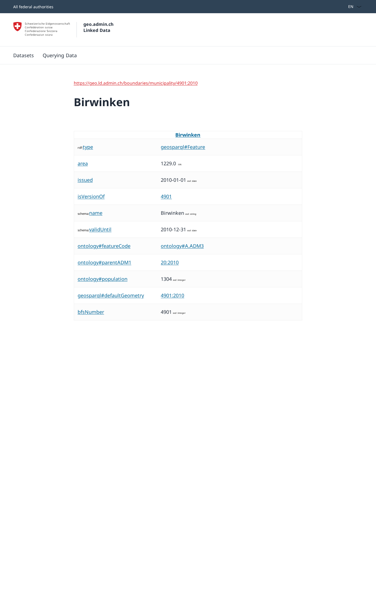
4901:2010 (172, 295)
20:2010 (170, 262)
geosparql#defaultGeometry (111, 295)
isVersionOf (91, 196)
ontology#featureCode (104, 246)
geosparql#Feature (183, 147)
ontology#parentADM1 (104, 262)
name (95, 213)
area (83, 163)
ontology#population (102, 279)
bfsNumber (91, 312)
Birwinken (187, 134)
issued (85, 180)
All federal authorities (33, 6)
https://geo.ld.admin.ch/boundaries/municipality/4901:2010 (136, 83)
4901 (166, 196)
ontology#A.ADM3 (182, 246)
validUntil (100, 229)
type (88, 147)
